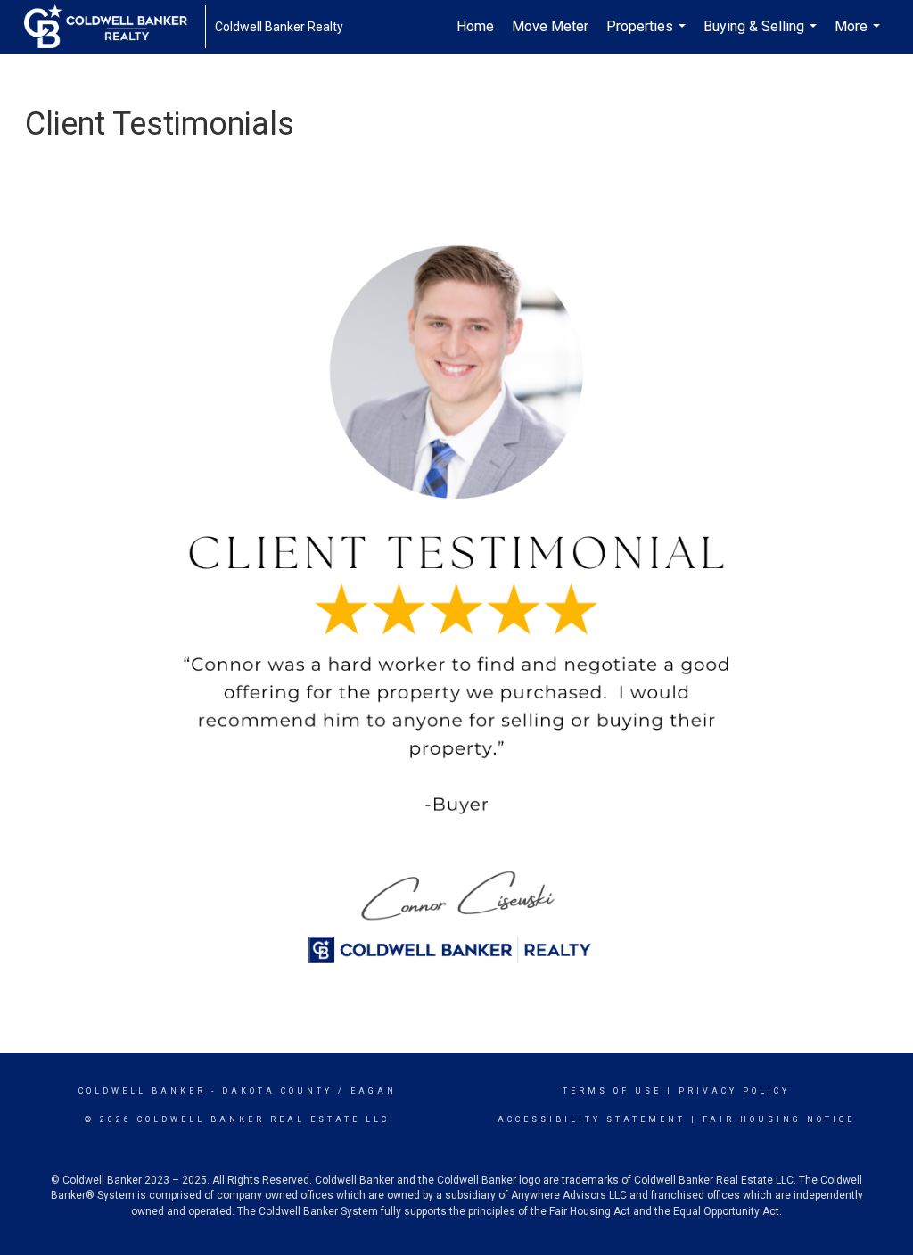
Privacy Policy (734, 1090)
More (859, 36)
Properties (648, 36)
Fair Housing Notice (779, 1119)
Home (475, 26)
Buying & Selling (762, 36)
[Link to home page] (114, 27)
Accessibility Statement (592, 1119)
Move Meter (550, 26)
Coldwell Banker (142, 1090)
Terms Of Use (612, 1090)
